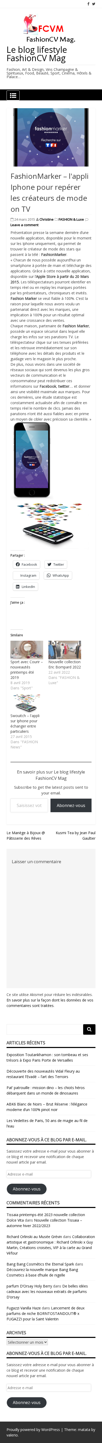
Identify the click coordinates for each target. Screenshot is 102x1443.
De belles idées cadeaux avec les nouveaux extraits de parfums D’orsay (47, 1291)
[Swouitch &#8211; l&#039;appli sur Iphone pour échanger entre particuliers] (26, 703)
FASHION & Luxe (71, 219)
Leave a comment (24, 224)
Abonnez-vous (71, 805)
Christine (46, 219)
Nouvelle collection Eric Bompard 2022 (64, 664)
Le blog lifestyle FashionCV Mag (37, 54)
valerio (12, 1435)
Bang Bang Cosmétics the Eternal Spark (40, 1264)
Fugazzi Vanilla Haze (24, 1307)
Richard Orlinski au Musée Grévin (34, 1236)
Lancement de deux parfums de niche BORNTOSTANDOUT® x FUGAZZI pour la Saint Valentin (45, 1313)
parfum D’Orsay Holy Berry (29, 1286)
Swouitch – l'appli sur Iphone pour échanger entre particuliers (24, 723)
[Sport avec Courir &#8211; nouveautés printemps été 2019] (26, 650)
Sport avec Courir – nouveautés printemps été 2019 (26, 669)
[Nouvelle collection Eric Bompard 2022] (64, 650)
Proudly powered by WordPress (33, 1429)
